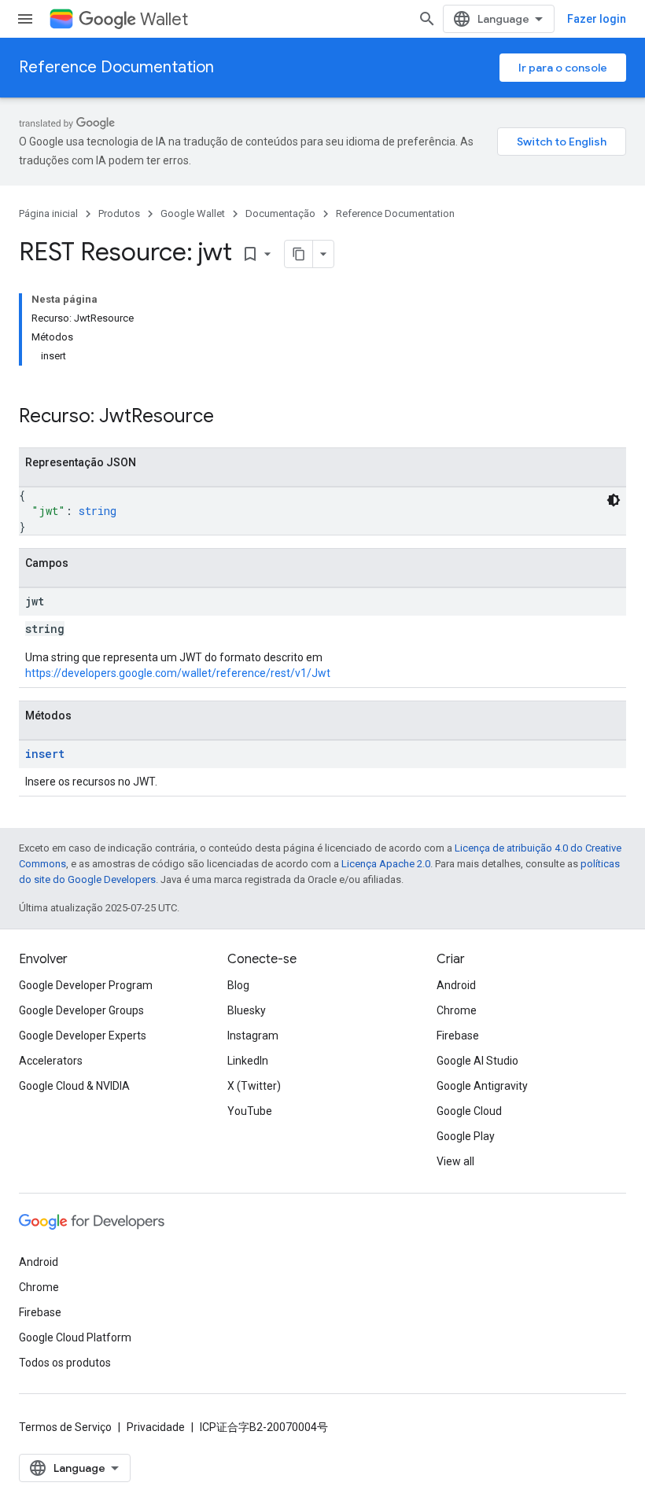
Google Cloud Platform (75, 1337)
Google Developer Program (86, 985)
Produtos (119, 213)
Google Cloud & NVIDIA (74, 1086)
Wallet (164, 19)
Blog (238, 985)
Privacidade (156, 1427)
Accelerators (51, 1060)
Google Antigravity (482, 1086)
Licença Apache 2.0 (385, 864)
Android (456, 985)
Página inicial (48, 213)
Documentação (280, 213)
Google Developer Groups (81, 1010)
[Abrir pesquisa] (427, 18)
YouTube (249, 1111)
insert (44, 753)
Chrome (457, 1010)
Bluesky (246, 1010)
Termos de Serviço (65, 1427)
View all (455, 1161)
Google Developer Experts (82, 1035)
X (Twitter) (254, 1086)
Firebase (458, 1035)
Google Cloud (469, 1111)
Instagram (252, 1035)
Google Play (466, 1136)
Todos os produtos (65, 1362)
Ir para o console (562, 68)
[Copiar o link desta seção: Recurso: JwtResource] (229, 417)
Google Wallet (192, 213)
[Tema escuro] (613, 500)
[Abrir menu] (25, 19)
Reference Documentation (116, 67)
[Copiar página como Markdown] (299, 254)
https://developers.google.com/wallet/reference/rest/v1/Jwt (177, 673)
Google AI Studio (477, 1060)
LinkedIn (247, 1060)
